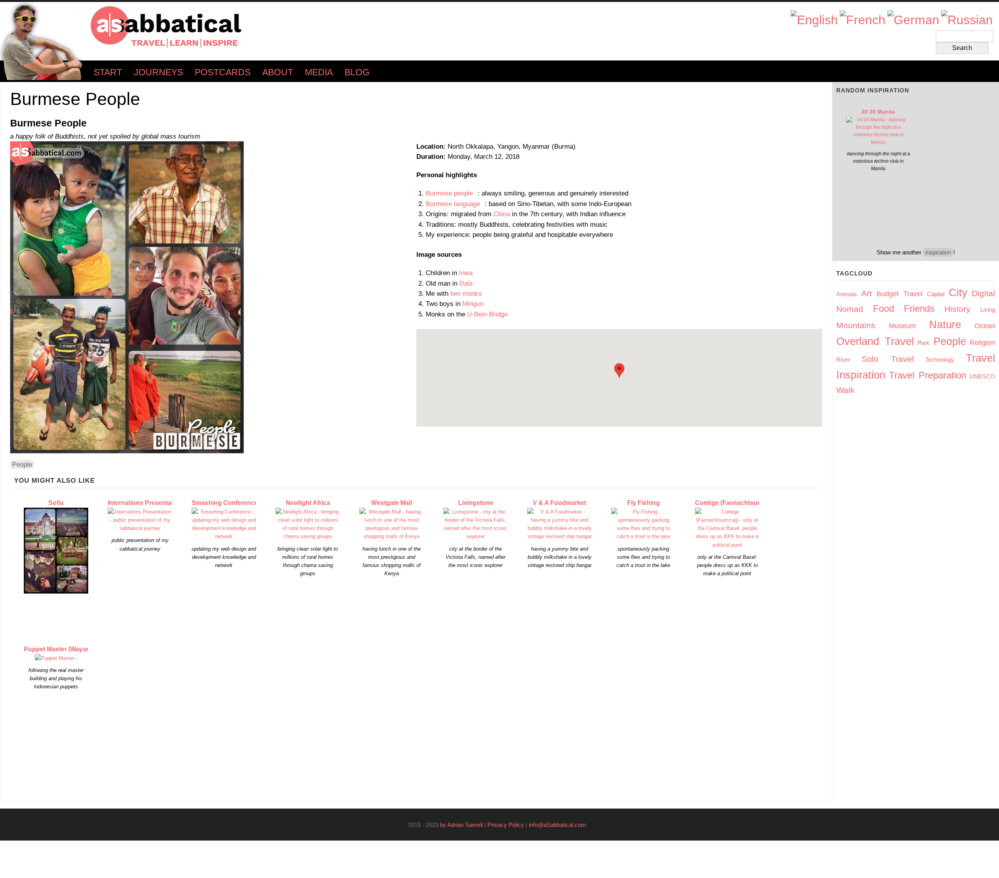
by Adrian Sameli (461, 824)
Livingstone (475, 502)
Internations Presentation (145, 502)
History (957, 308)
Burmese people (452, 193)
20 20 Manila (878, 111)
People (22, 464)
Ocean (984, 326)
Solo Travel (888, 358)
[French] (862, 20)
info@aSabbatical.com (560, 824)
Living (987, 309)
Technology (939, 359)
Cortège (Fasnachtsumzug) (735, 502)
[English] (814, 20)
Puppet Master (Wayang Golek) (69, 649)
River (843, 359)
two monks (466, 293)
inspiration (938, 252)
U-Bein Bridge (487, 314)
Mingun (473, 303)
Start (108, 72)
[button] (619, 370)
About (277, 72)
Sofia (56, 502)
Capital (935, 294)
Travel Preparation (928, 375)
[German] (913, 20)
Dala (466, 283)
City (958, 293)
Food (883, 308)
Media (319, 72)
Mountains (855, 325)
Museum (902, 326)
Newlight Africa (308, 502)
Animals (846, 294)
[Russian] (967, 20)
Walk (845, 390)
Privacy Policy (505, 824)
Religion (982, 343)
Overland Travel (875, 341)
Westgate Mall (391, 502)
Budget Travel (899, 294)
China (501, 213)
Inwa (466, 272)
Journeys (158, 72)
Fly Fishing (643, 502)
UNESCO (982, 376)
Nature (945, 325)
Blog (357, 72)
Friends (919, 308)
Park (923, 342)
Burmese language (455, 203)
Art (866, 293)
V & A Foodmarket (559, 502)
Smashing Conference (225, 502)
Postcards (223, 72)
